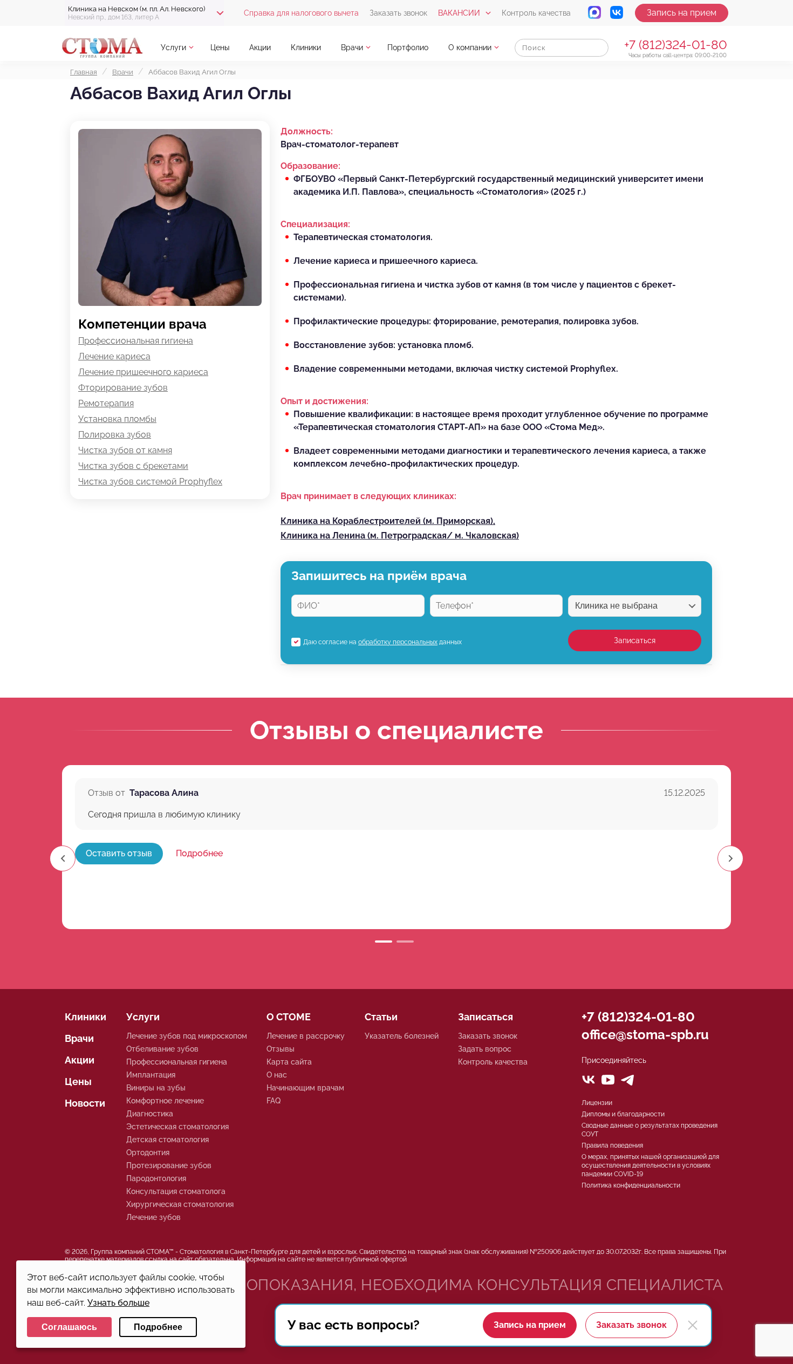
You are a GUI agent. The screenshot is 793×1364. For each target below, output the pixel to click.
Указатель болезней (402, 1036)
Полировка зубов (114, 434)
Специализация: (315, 224)
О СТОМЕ (288, 1016)
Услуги (173, 47)
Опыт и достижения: (324, 401)
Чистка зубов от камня (125, 450)
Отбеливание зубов (162, 1049)
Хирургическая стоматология (180, 1204)
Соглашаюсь (69, 1327)
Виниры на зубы (156, 1087)
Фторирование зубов (123, 388)
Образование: (310, 166)
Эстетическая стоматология (177, 1126)
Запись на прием (681, 13)
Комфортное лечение (165, 1100)
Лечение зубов (153, 1217)
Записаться (634, 640)
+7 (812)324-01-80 (675, 44)
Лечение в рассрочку (305, 1036)
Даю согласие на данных (382, 642)
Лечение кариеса (114, 356)
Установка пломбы (117, 419)
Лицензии (597, 1103)
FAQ (273, 1100)
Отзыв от (106, 793)
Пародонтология (156, 1178)
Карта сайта (289, 1062)
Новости (85, 1103)
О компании (469, 47)
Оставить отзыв (119, 853)
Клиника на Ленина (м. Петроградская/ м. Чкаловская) (400, 535)
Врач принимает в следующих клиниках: (368, 496)
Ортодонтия (147, 1152)
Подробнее (199, 853)
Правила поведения (612, 1145)
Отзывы (280, 1049)
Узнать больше (118, 1303)
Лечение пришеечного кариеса (143, 372)
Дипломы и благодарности (623, 1114)
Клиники (306, 47)
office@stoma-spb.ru (645, 1034)
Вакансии (459, 13)
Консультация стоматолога (175, 1191)
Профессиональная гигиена (135, 341)
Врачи (352, 47)
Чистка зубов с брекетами (133, 466)
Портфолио (407, 47)
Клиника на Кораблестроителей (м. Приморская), (388, 521)
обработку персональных (397, 642)
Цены (219, 47)
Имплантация (150, 1074)
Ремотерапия (106, 403)
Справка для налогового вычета (301, 13)
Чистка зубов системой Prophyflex (150, 481)
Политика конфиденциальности (631, 1185)
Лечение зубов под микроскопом (186, 1036)
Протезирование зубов (168, 1165)
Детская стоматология (167, 1139)
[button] (730, 858)
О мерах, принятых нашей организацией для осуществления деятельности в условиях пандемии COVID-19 (650, 1165)
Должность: (307, 131)
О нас (276, 1074)
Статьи (381, 1016)
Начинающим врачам (305, 1087)
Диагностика (149, 1113)
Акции (260, 47)
